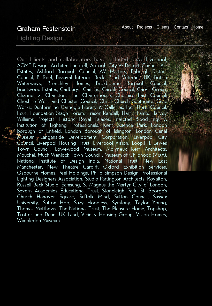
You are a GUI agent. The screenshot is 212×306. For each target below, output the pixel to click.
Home (197, 27)
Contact (181, 27)
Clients (162, 27)
